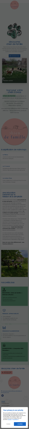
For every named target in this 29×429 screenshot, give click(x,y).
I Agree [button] (20, 424)
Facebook (15, 419)
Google (9, 419)
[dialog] (14, 417)
